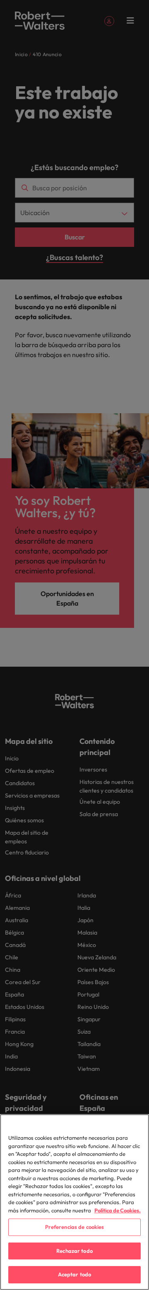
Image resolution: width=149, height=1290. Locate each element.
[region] (74, 1202)
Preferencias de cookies (74, 1227)
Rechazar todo (74, 1250)
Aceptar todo (74, 1274)
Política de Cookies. (117, 1210)
